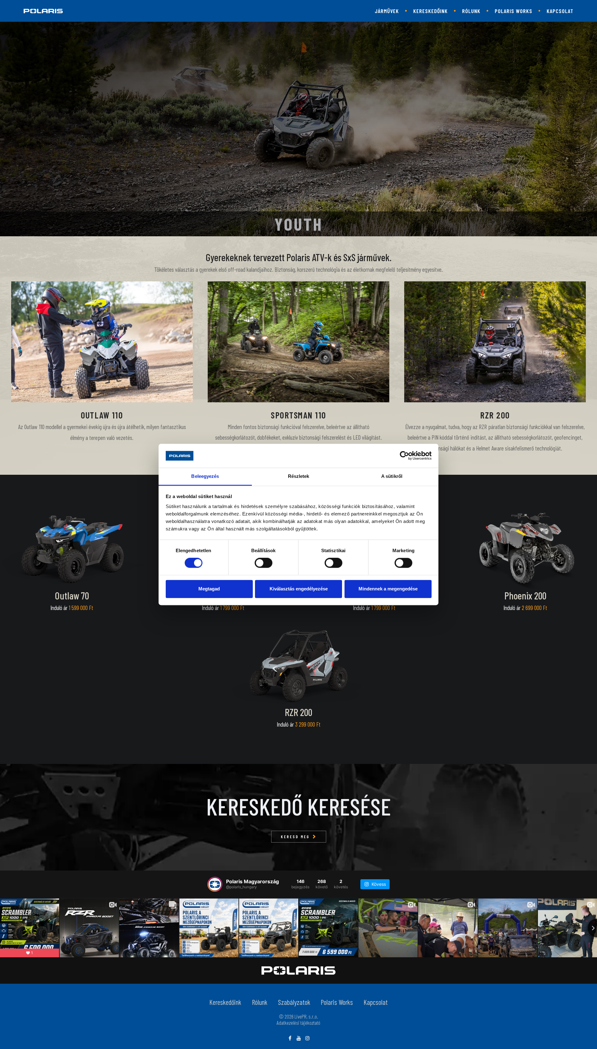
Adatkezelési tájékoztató (298, 1022)
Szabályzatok (294, 1002)
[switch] (263, 563)
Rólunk (471, 10)
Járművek (387, 10)
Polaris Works (513, 10)
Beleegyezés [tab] (205, 476)
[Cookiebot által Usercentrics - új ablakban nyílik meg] (404, 455)
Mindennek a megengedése (388, 588)
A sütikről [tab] (391, 476)
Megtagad (209, 588)
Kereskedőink (430, 10)
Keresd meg (295, 836)
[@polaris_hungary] (215, 884)
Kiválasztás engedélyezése (299, 588)
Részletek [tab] (298, 476)
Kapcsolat (560, 10)
